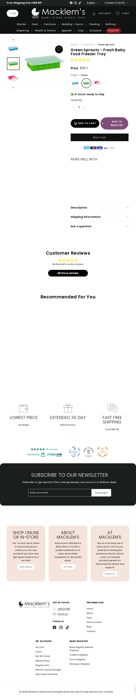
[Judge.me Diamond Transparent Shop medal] (74, 452)
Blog (89, 626)
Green (86, 83)
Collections (88, 44)
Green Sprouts (106, 44)
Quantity (76, 100)
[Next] (13, 87)
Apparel (67, 30)
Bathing (111, 24)
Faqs (89, 617)
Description (79, 208)
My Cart (40, 647)
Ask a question (81, 226)
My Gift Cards (43, 656)
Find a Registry (77, 659)
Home (74, 44)
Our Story (68, 566)
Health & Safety (46, 30)
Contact (91, 631)
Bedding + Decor (73, 24)
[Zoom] (44, 64)
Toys (81, 30)
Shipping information (86, 217)
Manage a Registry (80, 664)
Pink (97, 83)
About (90, 613)
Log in (39, 651)
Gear (35, 24)
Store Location (26, 566)
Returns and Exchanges (48, 669)
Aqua (75, 83)
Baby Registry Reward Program (81, 649)
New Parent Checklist (47, 674)
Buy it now (99, 137)
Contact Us (110, 573)
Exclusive (96, 30)
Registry (113, 30)
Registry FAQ (42, 665)
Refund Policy (67, 424)
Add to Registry (117, 123)
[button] (80, 60)
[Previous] (13, 40)
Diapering (23, 30)
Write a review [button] (68, 273)
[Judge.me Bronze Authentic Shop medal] (102, 452)
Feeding (95, 24)
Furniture (50, 24)
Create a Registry (79, 654)
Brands (22, 24)
